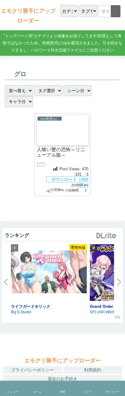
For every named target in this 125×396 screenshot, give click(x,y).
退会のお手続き (62, 378)
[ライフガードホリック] (49, 273)
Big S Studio (21, 311)
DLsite (106, 236)
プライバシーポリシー (32, 370)
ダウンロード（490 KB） (69, 182)
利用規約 (92, 370)
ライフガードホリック (30, 306)
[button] (115, 11)
